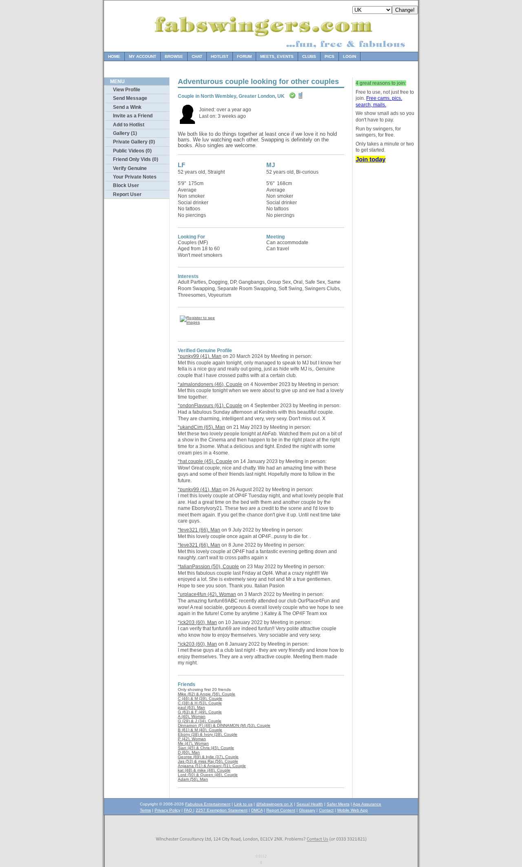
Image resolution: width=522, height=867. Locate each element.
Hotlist (219, 56)
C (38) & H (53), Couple (200, 703)
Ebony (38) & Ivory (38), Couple (207, 734)
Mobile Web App (352, 810)
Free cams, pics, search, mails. (379, 101)
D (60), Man (189, 752)
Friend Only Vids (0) (135, 159)
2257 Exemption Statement (222, 810)
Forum (244, 56)
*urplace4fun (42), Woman (207, 594)
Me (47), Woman (193, 743)
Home (114, 56)
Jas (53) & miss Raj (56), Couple (208, 761)
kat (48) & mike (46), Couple (204, 770)
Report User (127, 194)
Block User (126, 185)
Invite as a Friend (133, 116)
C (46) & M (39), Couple (200, 698)
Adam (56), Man (193, 779)
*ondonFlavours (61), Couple (210, 405)
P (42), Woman (192, 739)
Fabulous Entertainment (207, 804)
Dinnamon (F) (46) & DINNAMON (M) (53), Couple (224, 725)
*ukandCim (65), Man (201, 427)
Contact (326, 810)
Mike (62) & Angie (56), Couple (206, 694)
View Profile (126, 90)
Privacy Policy (167, 810)
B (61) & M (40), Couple (200, 730)
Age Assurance (367, 804)
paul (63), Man (191, 707)
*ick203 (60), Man (197, 622)
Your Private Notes (135, 177)
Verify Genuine (130, 168)
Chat (197, 56)
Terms (145, 810)
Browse (174, 56)
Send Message (130, 98)
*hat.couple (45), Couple (205, 461)
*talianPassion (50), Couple (208, 566)
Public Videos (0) (132, 151)
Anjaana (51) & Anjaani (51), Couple (212, 765)
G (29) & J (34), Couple (199, 721)
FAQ (188, 810)
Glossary (307, 810)
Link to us (243, 804)
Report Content (280, 810)
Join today (370, 159)
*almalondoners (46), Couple (210, 384)
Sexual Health (309, 804)
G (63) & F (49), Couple (200, 712)
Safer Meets (338, 804)
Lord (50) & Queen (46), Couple (208, 774)
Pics (329, 56)
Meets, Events (277, 56)
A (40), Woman (192, 716)
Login (349, 56)
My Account (142, 56)
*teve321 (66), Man (199, 530)
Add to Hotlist (128, 125)
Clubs (309, 56)
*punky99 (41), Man (199, 356)
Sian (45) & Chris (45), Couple (206, 748)
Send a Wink (127, 107)
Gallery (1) (125, 133)
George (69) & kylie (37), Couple (208, 756)
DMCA (257, 810)
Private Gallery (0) (134, 142)
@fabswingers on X (274, 804)
